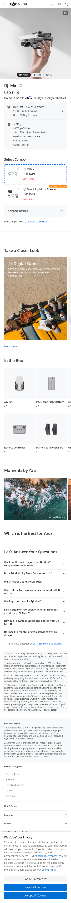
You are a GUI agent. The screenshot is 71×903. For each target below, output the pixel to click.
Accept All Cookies (35, 895)
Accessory (10, 796)
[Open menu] (4, 4)
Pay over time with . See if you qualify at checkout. (35, 98)
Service (9, 790)
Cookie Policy (49, 869)
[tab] (24, 75)
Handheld (10, 779)
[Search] (52, 4)
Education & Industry (15, 785)
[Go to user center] (66, 4)
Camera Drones (13, 774)
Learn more (10, 346)
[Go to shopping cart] (59, 4)
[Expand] (64, 563)
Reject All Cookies (35, 887)
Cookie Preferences (46, 856)
